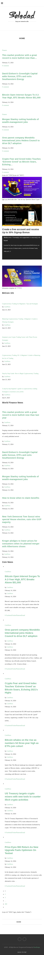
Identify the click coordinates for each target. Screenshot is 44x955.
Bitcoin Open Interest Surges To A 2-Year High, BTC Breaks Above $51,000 (22, 579)
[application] (22, 248)
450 (6, 904)
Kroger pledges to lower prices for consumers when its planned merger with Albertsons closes (20, 544)
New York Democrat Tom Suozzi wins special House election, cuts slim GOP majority (21, 519)
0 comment (5, 66)
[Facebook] (20, 25)
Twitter (14, 615)
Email (23, 615)
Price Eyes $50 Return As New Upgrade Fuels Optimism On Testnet (21, 850)
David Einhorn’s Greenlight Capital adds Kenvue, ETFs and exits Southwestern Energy (19, 76)
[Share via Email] (28, 922)
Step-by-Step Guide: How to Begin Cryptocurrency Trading (20, 373)
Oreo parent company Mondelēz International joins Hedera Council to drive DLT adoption (21, 140)
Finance (4, 50)
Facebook (9, 615)
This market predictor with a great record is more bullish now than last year (20, 415)
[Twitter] (23, 25)
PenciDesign (36, 947)
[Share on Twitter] (24, 922)
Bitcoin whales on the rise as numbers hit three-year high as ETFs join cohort (22, 743)
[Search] (42, 3)
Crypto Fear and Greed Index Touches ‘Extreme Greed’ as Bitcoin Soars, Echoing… (21, 162)
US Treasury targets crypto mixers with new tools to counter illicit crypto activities (23, 796)
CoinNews (7, 307)
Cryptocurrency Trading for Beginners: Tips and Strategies (20, 304)
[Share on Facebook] (22, 922)
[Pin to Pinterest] (26, 922)
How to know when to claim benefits (20, 498)
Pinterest (18, 615)
